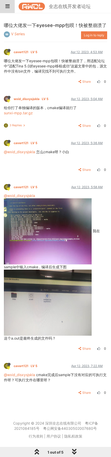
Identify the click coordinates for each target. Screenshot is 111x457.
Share (87, 81)
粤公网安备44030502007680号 (70, 428)
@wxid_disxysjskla (19, 152)
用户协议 (53, 436)
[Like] (98, 81)
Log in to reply (94, 35)
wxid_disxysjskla (31, 99)
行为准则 (36, 436)
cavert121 (25, 52)
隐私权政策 (73, 436)
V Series (18, 34)
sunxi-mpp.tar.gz (18, 113)
